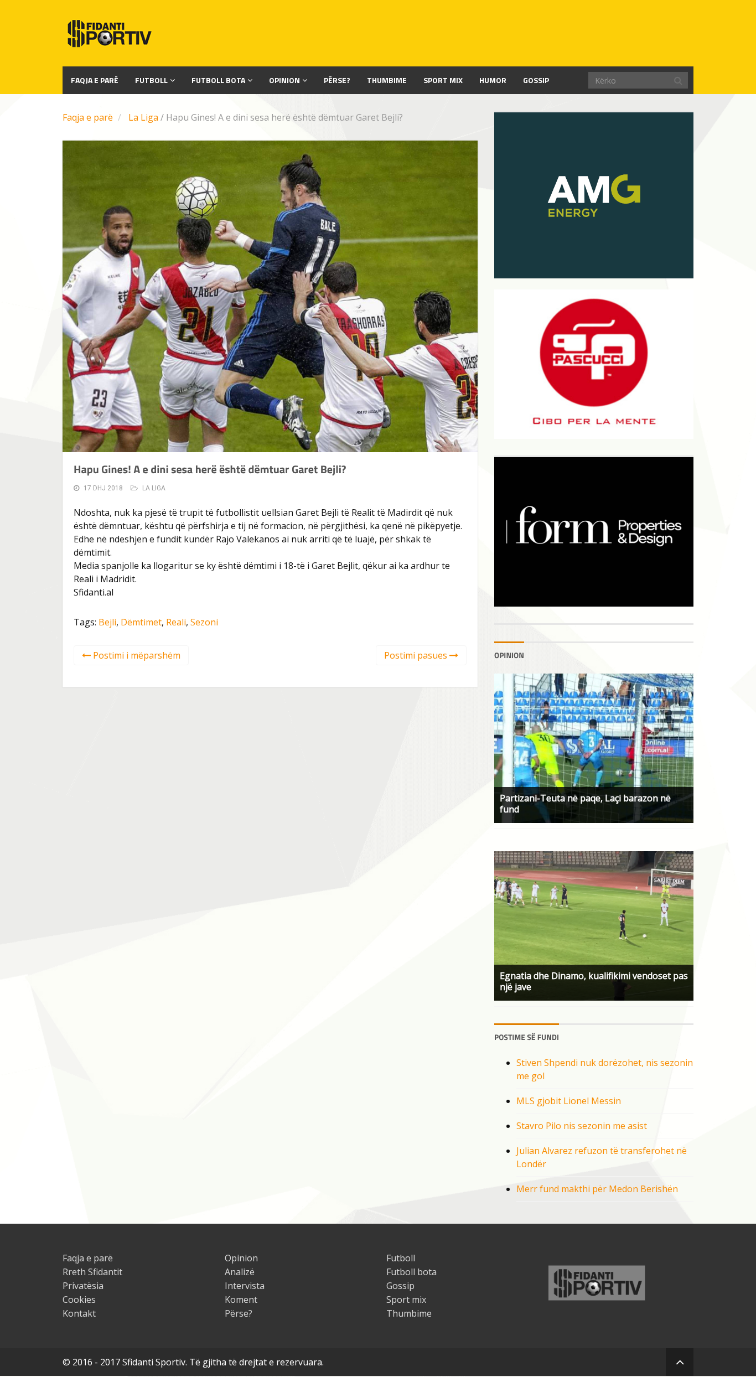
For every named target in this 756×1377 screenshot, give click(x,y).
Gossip (536, 80)
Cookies (79, 1299)
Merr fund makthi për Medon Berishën (597, 1189)
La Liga (143, 117)
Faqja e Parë (94, 80)
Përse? (337, 80)
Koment (241, 1299)
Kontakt (79, 1313)
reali (176, 622)
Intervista (245, 1286)
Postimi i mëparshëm (135, 655)
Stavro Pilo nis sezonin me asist (581, 1126)
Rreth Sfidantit (92, 1272)
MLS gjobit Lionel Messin (568, 1101)
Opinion (284, 80)
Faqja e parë (88, 117)
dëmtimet (141, 622)
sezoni (204, 622)
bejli (107, 622)
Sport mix (443, 80)
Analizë (240, 1272)
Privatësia (83, 1286)
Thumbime (387, 80)
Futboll (151, 80)
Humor (492, 80)
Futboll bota (218, 80)
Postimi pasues (416, 655)
